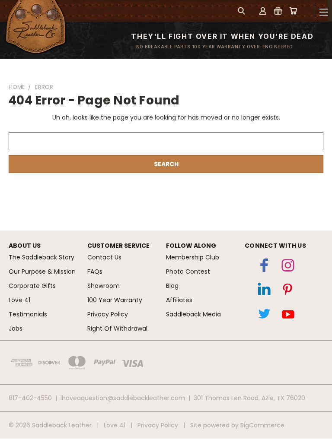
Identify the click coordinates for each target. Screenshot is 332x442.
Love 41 (19, 300)
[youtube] (288, 315)
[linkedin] (264, 291)
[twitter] (264, 315)
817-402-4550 (30, 398)
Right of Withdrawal (117, 328)
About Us (25, 245)
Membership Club (192, 257)
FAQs (94, 271)
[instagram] (288, 267)
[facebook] (264, 267)
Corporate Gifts (32, 285)
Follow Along (191, 245)
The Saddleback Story (41, 257)
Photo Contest (188, 271)
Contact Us (104, 257)
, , (249, 398)
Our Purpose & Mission (42, 271)
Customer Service (118, 245)
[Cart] (293, 10)
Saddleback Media (193, 314)
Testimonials (28, 314)
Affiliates (179, 300)
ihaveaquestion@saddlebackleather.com (123, 398)
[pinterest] (288, 291)
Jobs (15, 328)
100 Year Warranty (114, 300)
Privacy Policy (107, 314)
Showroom (103, 285)
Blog (172, 285)
